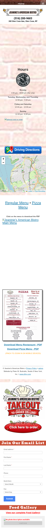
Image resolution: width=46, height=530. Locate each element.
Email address (9, 449)
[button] (23, 171)
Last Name (8, 465)
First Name (8, 457)
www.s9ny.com (25, 374)
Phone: (6, 473)
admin (40, 368)
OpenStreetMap (40, 191)
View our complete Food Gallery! (23, 512)
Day (5, 489)
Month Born (7, 481)
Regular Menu (17, 203)
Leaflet (29, 191)
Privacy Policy (31, 368)
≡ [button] (43, 3)
